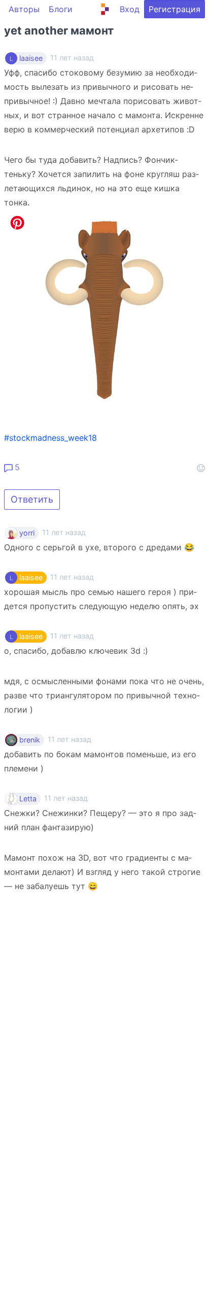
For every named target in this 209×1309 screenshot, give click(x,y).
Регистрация (174, 9)
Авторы (24, 9)
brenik (29, 740)
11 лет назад (64, 532)
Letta (28, 799)
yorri (26, 533)
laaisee (31, 58)
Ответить (32, 499)
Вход (130, 9)
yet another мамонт (59, 30)
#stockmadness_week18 (50, 438)
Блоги (61, 9)
